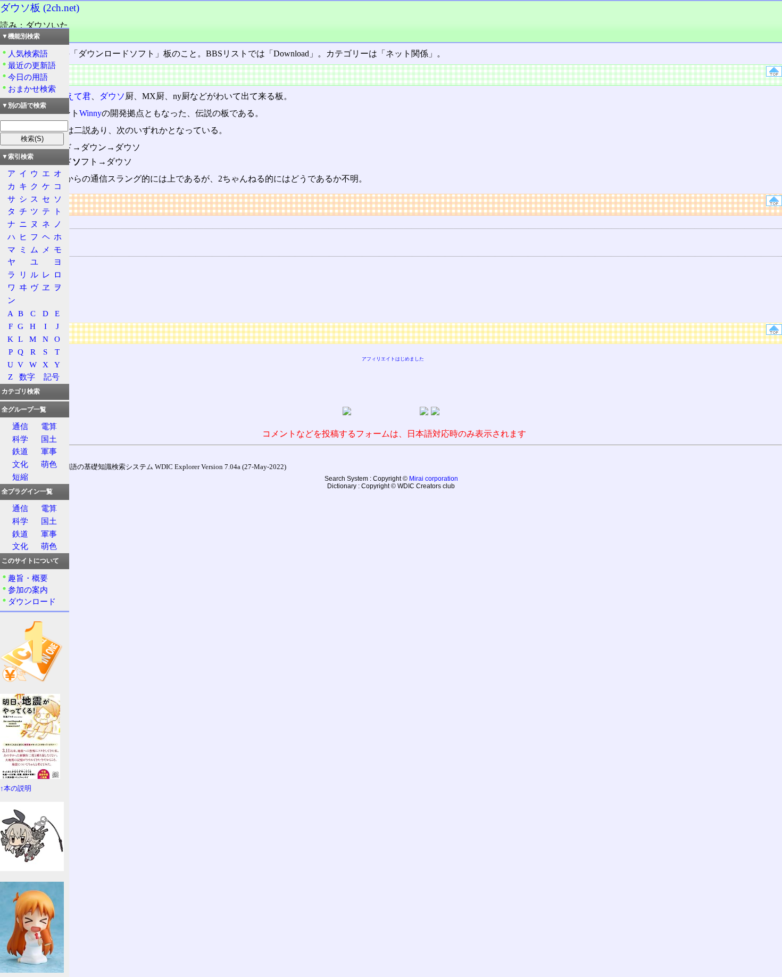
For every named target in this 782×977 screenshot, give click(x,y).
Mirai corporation (433, 478)
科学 (20, 439)
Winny (90, 113)
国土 (49, 439)
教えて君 (74, 96)
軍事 (49, 451)
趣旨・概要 (28, 577)
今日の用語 (28, 76)
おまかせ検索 (32, 88)
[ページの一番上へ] (774, 73)
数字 (27, 376)
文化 (20, 464)
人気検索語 (28, 53)
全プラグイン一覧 (27, 491)
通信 (20, 426)
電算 (49, 426)
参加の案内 (28, 589)
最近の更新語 (32, 65)
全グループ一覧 (24, 409)
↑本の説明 (15, 788)
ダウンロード (32, 601)
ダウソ (112, 96)
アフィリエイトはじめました (393, 359)
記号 (52, 376)
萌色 (49, 464)
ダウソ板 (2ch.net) (39, 7)
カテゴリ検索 (21, 391)
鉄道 (20, 451)
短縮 (20, 476)
